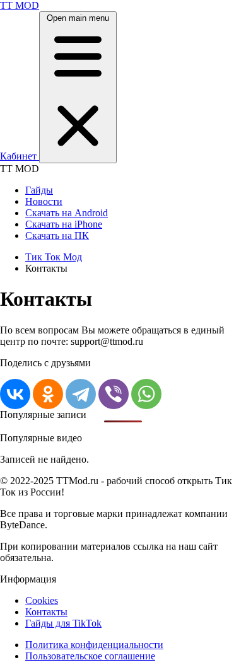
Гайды (39, 190)
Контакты (46, 611)
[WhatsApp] (146, 394)
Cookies (41, 600)
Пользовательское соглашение (90, 656)
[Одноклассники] (48, 394)
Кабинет (19, 156)
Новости (43, 201)
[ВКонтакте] (15, 394)
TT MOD (19, 5)
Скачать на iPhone (63, 224)
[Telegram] (81, 394)
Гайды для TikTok (63, 623)
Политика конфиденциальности (94, 644)
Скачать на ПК (57, 235)
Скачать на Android (66, 212)
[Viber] (113, 394)
